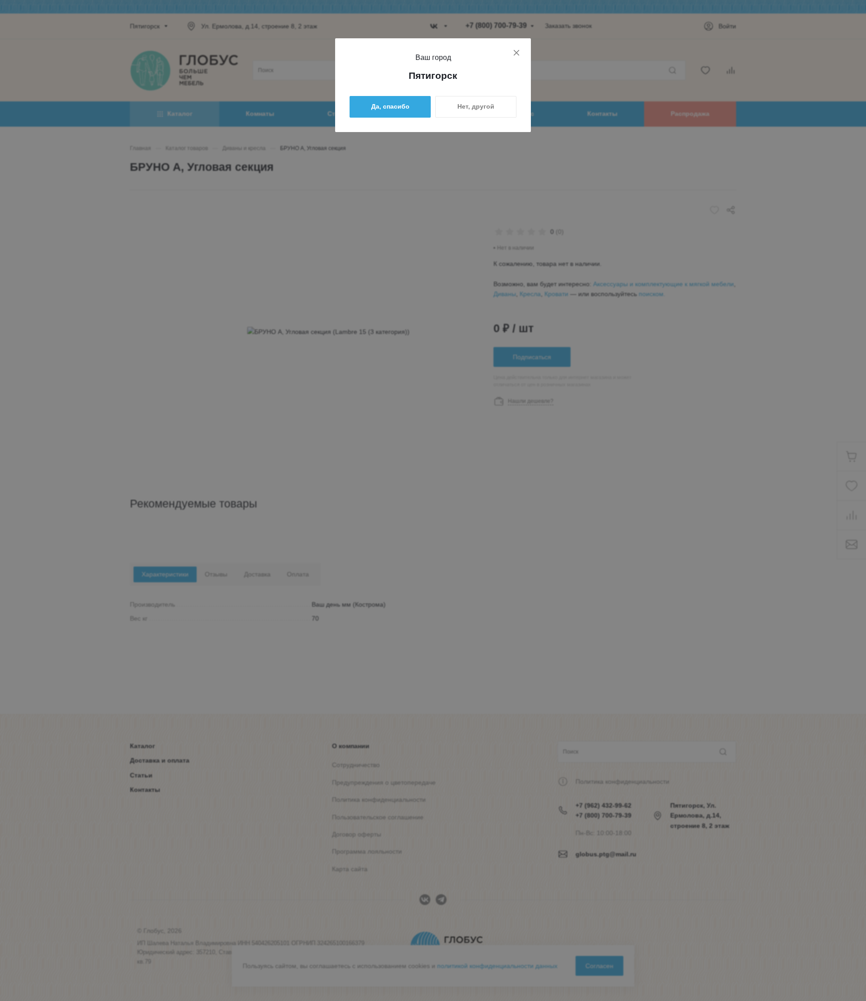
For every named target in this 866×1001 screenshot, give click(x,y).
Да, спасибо (390, 106)
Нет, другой (475, 106)
